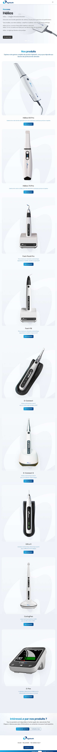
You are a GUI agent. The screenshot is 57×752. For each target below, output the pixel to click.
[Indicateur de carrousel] (31, 41)
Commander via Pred (22, 729)
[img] (2, 23)
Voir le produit (28, 124)
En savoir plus (7, 37)
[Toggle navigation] (52, 2)
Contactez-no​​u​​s (35, 729)
